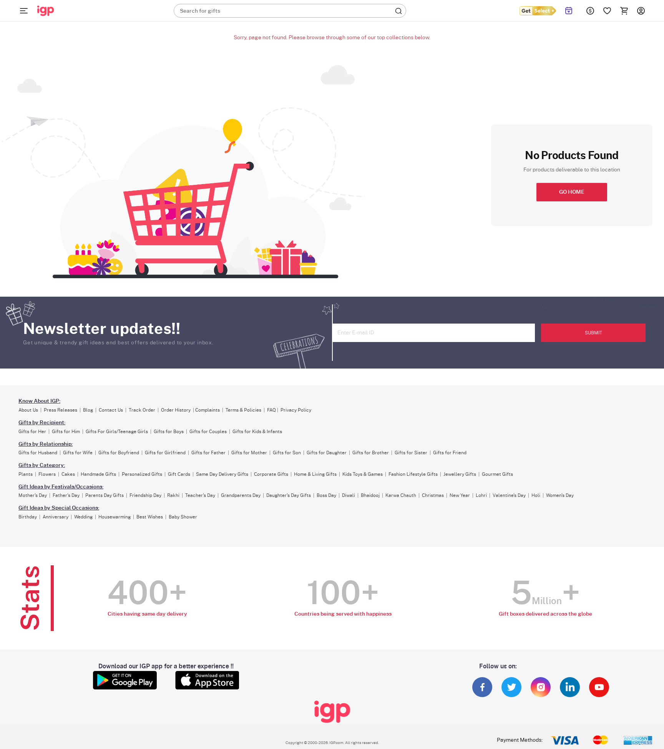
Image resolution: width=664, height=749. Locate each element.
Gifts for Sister (411, 452)
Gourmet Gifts (497, 474)
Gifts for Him (66, 431)
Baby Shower (183, 517)
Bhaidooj (370, 495)
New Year (460, 495)
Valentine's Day (509, 495)
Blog (88, 410)
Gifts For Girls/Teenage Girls (117, 431)
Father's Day (66, 495)
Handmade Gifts (98, 474)
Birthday (27, 517)
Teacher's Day (200, 495)
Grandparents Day (241, 495)
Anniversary (55, 517)
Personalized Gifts (142, 474)
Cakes (68, 474)
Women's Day (560, 495)
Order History (176, 410)
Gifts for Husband (37, 452)
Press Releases (60, 410)
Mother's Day (32, 495)
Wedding (83, 517)
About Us (28, 410)
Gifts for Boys (169, 431)
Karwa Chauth (400, 495)
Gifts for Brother (370, 452)
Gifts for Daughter (327, 452)
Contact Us (111, 410)
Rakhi (173, 495)
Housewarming (114, 517)
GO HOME (571, 192)
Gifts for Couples (208, 431)
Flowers (47, 474)
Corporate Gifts (271, 474)
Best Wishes (149, 517)
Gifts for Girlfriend (165, 452)
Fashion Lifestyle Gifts (413, 474)
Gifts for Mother (249, 452)
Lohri (481, 495)
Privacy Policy (296, 410)
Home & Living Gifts (315, 474)
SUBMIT (593, 332)
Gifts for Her (32, 431)
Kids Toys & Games (362, 474)
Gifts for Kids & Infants (257, 431)
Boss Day (326, 495)
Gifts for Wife (78, 452)
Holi (535, 495)
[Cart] (624, 11)
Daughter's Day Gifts (288, 495)
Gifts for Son (287, 452)
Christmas (433, 495)
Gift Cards (179, 474)
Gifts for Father (208, 452)
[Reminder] (569, 11)
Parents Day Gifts (104, 495)
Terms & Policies (243, 410)
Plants (25, 474)
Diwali (348, 495)
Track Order (142, 410)
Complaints (207, 410)
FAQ (271, 410)
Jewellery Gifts (459, 474)
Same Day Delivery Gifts (222, 474)
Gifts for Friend (449, 452)
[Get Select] (537, 11)
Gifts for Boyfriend (118, 452)
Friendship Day (145, 495)
